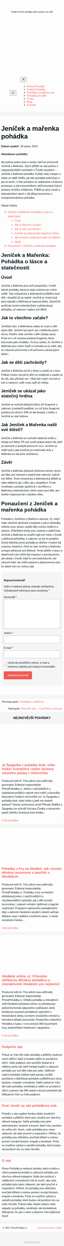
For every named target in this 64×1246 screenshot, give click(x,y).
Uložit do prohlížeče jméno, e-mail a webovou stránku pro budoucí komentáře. (32, 664)
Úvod (17, 220)
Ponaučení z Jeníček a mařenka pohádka (32, 245)
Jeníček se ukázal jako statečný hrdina (36, 233)
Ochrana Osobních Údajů (49, 1228)
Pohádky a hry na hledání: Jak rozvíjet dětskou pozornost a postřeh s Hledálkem (32, 872)
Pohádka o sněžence (32, 701)
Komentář (10, 597)
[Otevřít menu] (13, 93)
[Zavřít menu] (23, 79)
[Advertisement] (32, 46)
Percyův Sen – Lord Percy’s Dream (41, 708)
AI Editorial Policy (32, 1242)
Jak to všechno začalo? (28, 224)
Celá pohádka (10, 820)
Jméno (8, 632)
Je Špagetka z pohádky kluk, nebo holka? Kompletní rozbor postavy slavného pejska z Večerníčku (28, 769)
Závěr (17, 241)
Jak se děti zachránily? (27, 229)
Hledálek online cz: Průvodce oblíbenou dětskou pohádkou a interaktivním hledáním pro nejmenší (30, 980)
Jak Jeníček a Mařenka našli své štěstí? (37, 237)
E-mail (8, 647)
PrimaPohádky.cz (19, 1228)
